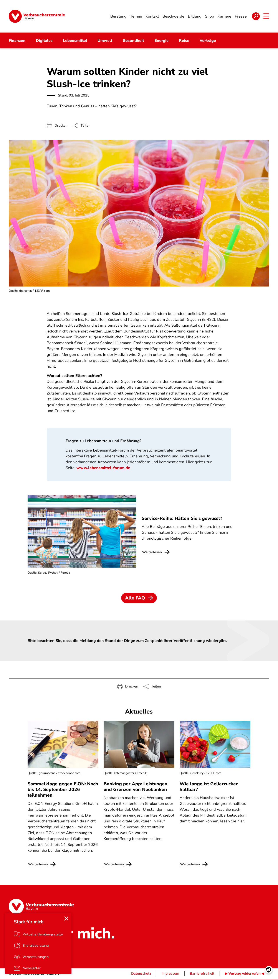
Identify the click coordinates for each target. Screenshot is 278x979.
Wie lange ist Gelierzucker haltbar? (209, 786)
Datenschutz (141, 973)
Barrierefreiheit (202, 973)
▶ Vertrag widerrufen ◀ (244, 973)
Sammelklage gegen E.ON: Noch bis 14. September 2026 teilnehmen (63, 789)
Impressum (170, 973)
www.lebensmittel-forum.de (103, 467)
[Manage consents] (269, 970)
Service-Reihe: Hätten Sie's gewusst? (182, 518)
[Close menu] (66, 918)
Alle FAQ (135, 598)
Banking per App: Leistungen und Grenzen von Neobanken (135, 786)
